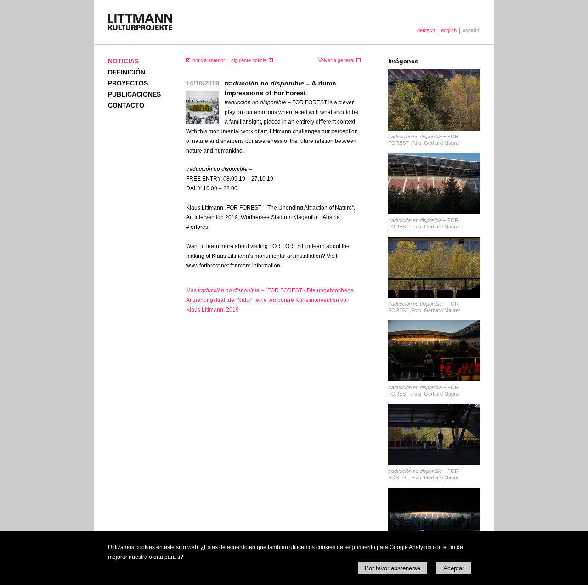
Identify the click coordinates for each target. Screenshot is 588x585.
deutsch (426, 30)
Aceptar (453, 568)
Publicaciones (134, 94)
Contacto (126, 105)
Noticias (123, 61)
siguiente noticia (248, 60)
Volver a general (336, 60)
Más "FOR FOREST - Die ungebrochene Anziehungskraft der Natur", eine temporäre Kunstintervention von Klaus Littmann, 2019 (270, 300)
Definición (126, 72)
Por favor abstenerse (392, 568)
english (449, 30)
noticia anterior (208, 60)
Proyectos (128, 83)
